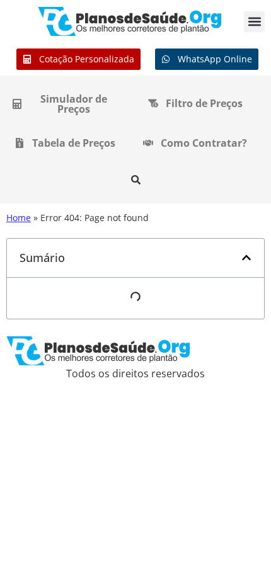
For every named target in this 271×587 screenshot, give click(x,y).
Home (18, 218)
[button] (254, 21)
